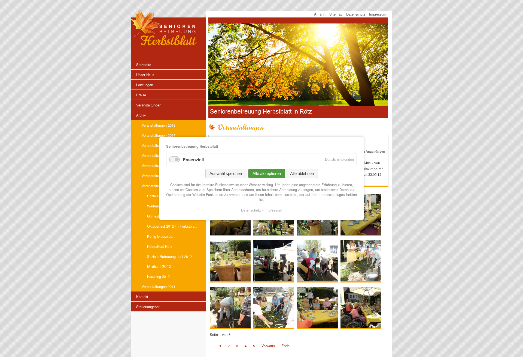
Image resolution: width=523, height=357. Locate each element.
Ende (285, 345)
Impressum (273, 210)
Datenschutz (251, 210)
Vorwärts (268, 345)
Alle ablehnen (302, 173)
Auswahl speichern (226, 173)
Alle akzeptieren (267, 173)
